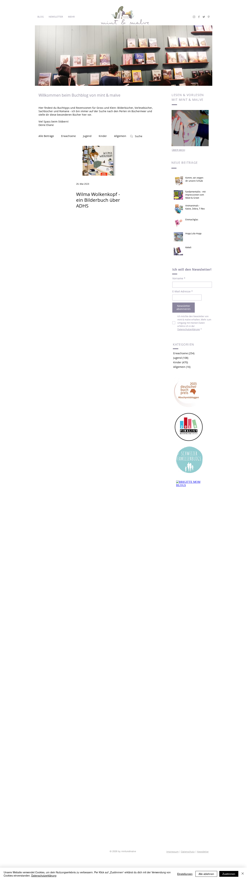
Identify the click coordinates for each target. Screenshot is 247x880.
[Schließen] (242, 874)
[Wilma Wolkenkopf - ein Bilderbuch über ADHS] (98, 161)
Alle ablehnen (206, 874)
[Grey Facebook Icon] (199, 16)
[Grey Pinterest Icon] (208, 16)
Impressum (172, 851)
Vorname (178, 278)
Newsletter (203, 851)
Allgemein (120, 136)
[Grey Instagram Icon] (194, 16)
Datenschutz (188, 851)
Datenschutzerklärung (43, 875)
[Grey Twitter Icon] (203, 16)
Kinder (103, 136)
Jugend (87, 136)
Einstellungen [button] (185, 874)
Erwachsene (68, 136)
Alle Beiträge (46, 136)
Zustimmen (228, 874)
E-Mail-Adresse (182, 291)
